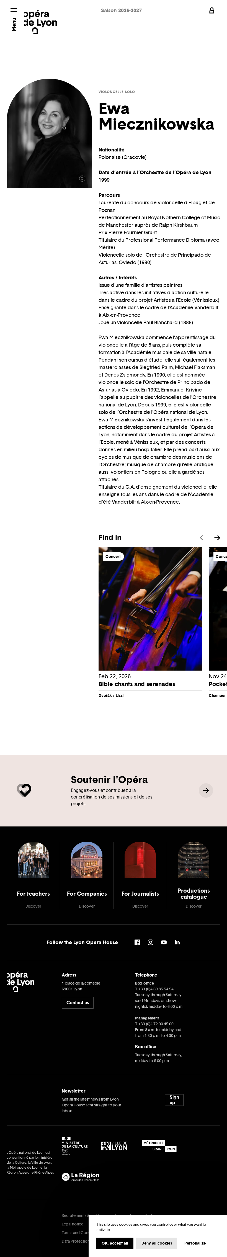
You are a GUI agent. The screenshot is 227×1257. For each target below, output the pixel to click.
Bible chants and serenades (137, 684)
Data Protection (76, 1241)
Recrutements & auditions (84, 1215)
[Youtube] (164, 942)
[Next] (217, 538)
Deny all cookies (156, 1243)
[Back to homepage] (40, 18)
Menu (14, 24)
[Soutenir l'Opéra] (206, 790)
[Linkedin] (177, 942)
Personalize (195, 1243)
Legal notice (72, 1224)
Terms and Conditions (81, 1232)
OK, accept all (115, 1243)
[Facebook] (137, 942)
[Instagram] (150, 942)
